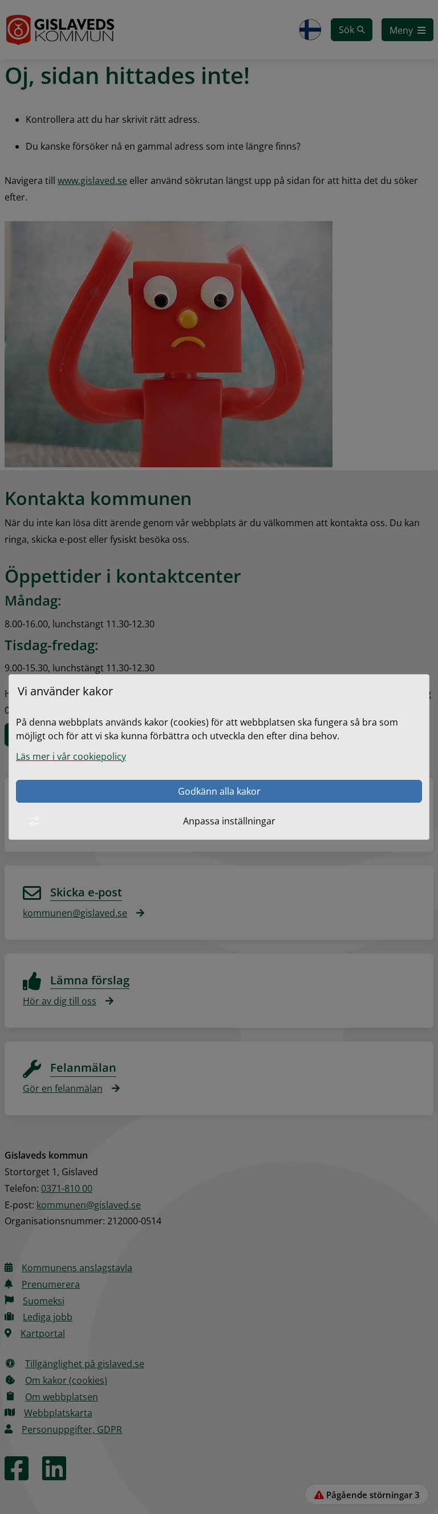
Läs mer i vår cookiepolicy (71, 756)
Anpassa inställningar (229, 821)
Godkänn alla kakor (219, 791)
